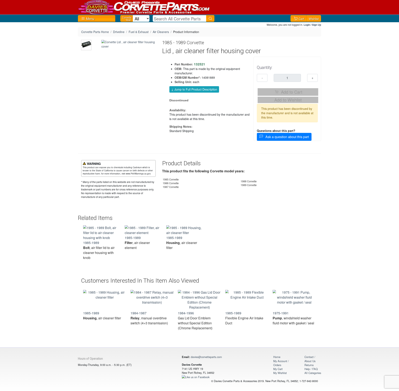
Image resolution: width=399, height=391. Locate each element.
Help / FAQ (311, 369)
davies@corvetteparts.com (206, 357)
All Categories (312, 373)
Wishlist (314, 19)
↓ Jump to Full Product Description (194, 89)
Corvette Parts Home (95, 32)
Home (276, 357)
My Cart (278, 369)
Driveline (118, 32)
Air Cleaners (161, 32)
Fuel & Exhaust (139, 32)
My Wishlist (280, 373)
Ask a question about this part (286, 136)
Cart (301, 19)
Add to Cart (291, 92)
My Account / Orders (281, 363)
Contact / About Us (309, 359)
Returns (309, 365)
